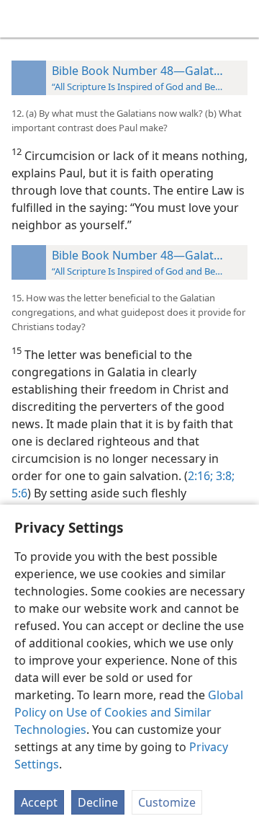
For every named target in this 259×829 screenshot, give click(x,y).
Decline (98, 802)
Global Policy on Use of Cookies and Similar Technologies (128, 712)
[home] (21, 19)
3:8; (224, 476)
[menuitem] (21, 19)
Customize (167, 802)
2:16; (200, 476)
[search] (241, 18)
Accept (39, 802)
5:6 (19, 493)
